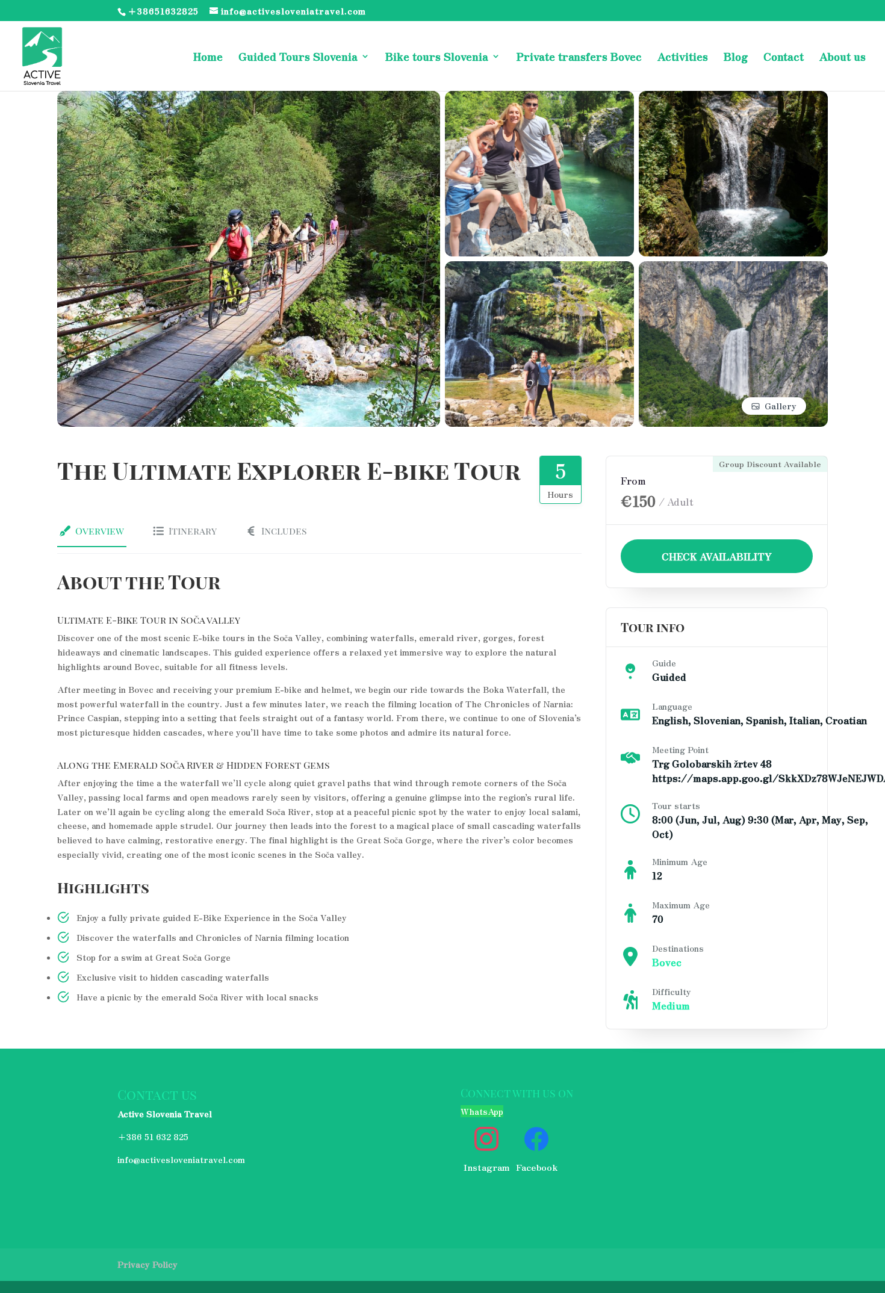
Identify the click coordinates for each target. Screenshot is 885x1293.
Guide (664, 663)
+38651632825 (163, 11)
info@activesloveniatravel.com (181, 1159)
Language (672, 706)
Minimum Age (679, 861)
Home (208, 58)
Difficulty (671, 991)
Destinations (678, 948)
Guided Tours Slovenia (298, 58)
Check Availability (717, 556)
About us (842, 58)
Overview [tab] (99, 530)
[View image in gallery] (248, 97)
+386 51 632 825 (152, 1136)
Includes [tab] (284, 530)
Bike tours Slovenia (436, 58)
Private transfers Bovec (579, 58)
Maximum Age (681, 905)
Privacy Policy (147, 1264)
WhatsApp (482, 1111)
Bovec (667, 962)
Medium (671, 1005)
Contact (783, 58)
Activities (682, 58)
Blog (736, 58)
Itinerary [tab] (193, 530)
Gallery (780, 406)
